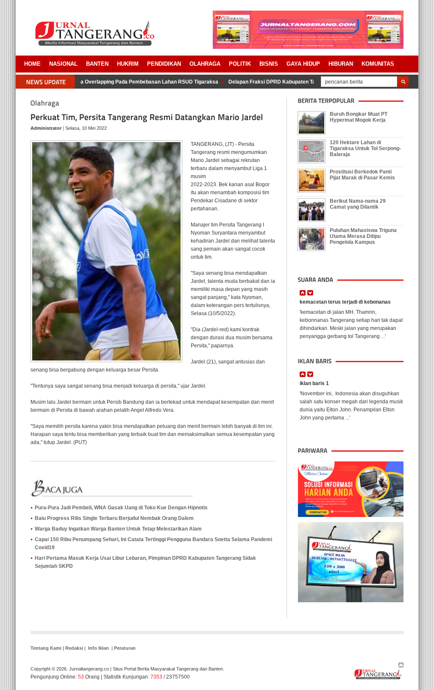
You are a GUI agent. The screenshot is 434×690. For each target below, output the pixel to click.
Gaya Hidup (303, 64)
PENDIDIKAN (164, 64)
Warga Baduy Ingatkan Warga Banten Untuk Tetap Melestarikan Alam (118, 529)
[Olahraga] (45, 103)
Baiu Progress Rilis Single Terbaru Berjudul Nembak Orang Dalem (114, 518)
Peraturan (125, 648)
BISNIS (268, 64)
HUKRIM (128, 64)
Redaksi (74, 648)
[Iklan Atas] (308, 47)
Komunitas (378, 64)
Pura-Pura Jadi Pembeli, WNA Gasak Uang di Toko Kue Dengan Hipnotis (121, 508)
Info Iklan (98, 648)
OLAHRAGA (204, 64)
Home (32, 64)
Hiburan (340, 64)
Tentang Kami (46, 648)
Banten (97, 64)
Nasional (63, 64)
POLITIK (240, 64)
